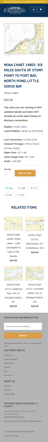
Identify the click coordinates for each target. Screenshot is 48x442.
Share (23, 188)
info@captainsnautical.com (14, 417)
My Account (8, 375)
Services (7, 367)
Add (10, 195)
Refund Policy (9, 363)
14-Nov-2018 (30, 139)
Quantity (7, 169)
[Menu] (34, 9)
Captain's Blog (9, 394)
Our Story (7, 386)
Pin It (36, 188)
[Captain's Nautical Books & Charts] (14, 11)
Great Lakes (20, 126)
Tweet (11, 188)
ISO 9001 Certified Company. (31, 421)
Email (22, 195)
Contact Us (8, 355)
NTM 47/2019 (32, 144)
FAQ (5, 371)
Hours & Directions (11, 359)
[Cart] (41, 9)
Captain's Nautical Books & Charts (22, 432)
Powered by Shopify (11, 436)
